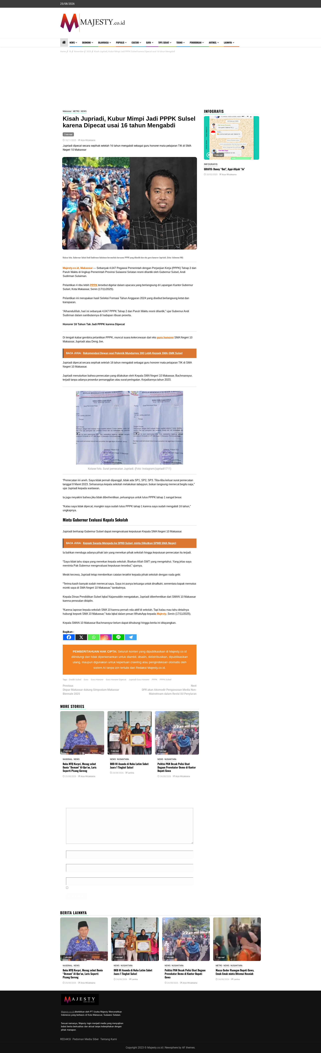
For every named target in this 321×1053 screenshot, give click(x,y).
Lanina (131, 773)
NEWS (72, 42)
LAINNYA (228, 42)
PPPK (93, 285)
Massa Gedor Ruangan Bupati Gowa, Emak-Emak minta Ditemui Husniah (235, 972)
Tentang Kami (108, 1039)
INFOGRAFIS (210, 164)
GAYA (148, 42)
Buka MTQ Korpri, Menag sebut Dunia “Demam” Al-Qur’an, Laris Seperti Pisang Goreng (79, 767)
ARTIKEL (213, 42)
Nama (70, 847)
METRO (76, 111)
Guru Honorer (97, 679)
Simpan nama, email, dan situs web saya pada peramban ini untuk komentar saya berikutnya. (125, 887)
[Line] (118, 637)
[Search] (258, 42)
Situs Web (72, 874)
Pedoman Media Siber (86, 1039)
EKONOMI (86, 42)
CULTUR (135, 42)
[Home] (64, 42)
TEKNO (179, 42)
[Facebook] (69, 637)
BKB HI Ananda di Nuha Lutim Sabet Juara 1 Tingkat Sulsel (129, 765)
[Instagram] (106, 637)
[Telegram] (131, 637)
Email (70, 861)
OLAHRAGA (103, 42)
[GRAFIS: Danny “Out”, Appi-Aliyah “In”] (231, 138)
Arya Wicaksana (88, 140)
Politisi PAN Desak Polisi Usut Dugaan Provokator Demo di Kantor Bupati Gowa (176, 767)
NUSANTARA (123, 759)
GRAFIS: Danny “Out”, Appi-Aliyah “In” (224, 169)
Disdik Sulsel (75, 679)
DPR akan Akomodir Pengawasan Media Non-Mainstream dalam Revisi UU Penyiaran (169, 689)
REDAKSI (65, 1039)
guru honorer (165, 337)
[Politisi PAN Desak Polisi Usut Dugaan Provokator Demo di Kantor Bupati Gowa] (177, 733)
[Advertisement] (160, 81)
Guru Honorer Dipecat (116, 679)
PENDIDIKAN (195, 42)
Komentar (72, 805)
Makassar (67, 111)
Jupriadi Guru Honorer (139, 679)
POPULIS (120, 42)
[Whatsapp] (93, 637)
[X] (81, 637)
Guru (86, 679)
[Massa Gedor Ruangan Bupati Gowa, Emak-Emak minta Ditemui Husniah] (237, 939)
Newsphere (171, 1047)
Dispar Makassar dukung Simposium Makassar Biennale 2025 (91, 689)
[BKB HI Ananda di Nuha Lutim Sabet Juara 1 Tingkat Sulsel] (129, 733)
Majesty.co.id (68, 1011)
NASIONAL (67, 759)
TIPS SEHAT (163, 42)
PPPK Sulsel (165, 679)
